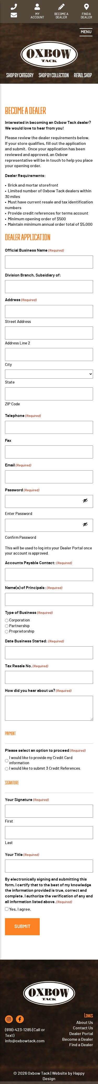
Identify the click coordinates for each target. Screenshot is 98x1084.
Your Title (22, 855)
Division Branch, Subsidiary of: (33, 275)
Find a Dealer (81, 1045)
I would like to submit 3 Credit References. (45, 768)
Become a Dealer (77, 1039)
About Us (84, 1023)
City (8, 365)
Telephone (23, 416)
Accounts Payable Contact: (38, 563)
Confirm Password (20, 538)
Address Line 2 (17, 343)
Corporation (19, 620)
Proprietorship (21, 631)
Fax (8, 440)
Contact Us (83, 1028)
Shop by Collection (54, 76)
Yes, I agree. (20, 909)
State (10, 382)
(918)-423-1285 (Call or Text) (25, 1033)
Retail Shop (83, 76)
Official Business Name (34, 250)
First (9, 821)
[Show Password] (85, 501)
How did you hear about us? (38, 691)
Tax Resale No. (26, 666)
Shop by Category (19, 76)
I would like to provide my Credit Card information (40, 760)
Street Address (18, 322)
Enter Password (18, 514)
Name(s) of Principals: (33, 588)
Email (18, 465)
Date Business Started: (34, 641)
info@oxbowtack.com (24, 1041)
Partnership (19, 626)
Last (9, 843)
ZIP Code (12, 404)
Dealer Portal (81, 1034)
